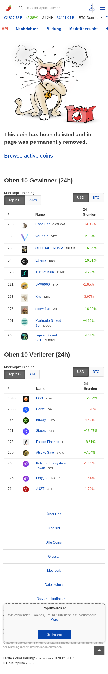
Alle (32, 374)
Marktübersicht (83, 29)
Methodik (54, 571)
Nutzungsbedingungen (54, 599)
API (5, 29)
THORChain (44, 272)
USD (80, 198)
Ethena (40, 260)
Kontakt (54, 528)
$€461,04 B (65, 18)
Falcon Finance (47, 442)
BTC (96, 198)
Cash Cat (42, 224)
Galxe (40, 409)
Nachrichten (27, 29)
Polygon (42, 478)
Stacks (41, 431)
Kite (38, 297)
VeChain (41, 236)
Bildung (54, 29)
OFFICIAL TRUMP (49, 248)
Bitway (41, 420)
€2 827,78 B (13, 18)
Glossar (54, 556)
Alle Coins (54, 542)
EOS (39, 398)
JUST (40, 489)
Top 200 (15, 200)
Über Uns (54, 514)
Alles (33, 200)
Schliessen (54, 634)
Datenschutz (54, 585)
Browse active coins (28, 156)
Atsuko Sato (45, 452)
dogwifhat (42, 309)
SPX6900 (42, 284)
